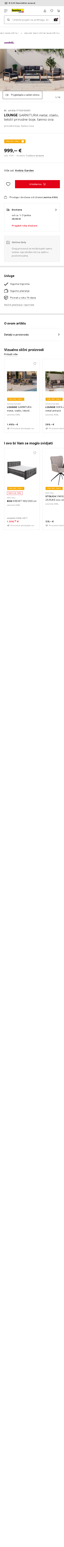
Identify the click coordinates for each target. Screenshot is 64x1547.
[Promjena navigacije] (6, 11)
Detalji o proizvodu (16, 334)
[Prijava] (44, 11)
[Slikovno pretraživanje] (56, 20)
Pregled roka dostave (24, 225)
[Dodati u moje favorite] (8, 184)
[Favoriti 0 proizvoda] (51, 11)
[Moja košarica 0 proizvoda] (58, 11)
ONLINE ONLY (13, 141)
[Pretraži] (8, 20)
